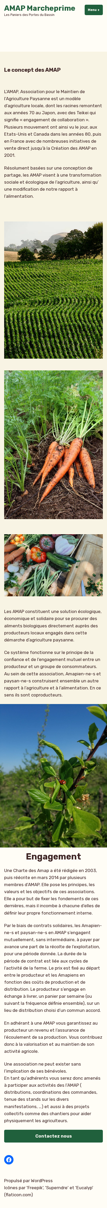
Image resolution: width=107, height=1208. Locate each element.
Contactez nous (53, 1136)
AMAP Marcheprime (39, 8)
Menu (95, 10)
